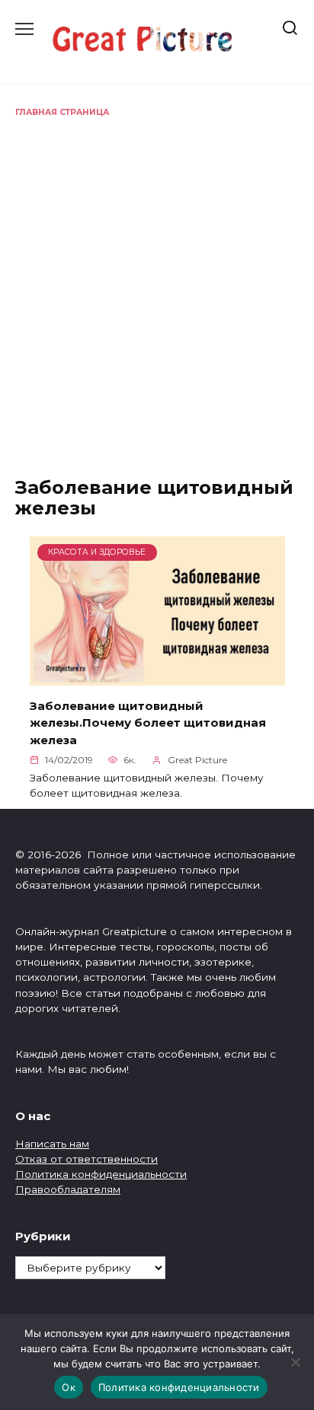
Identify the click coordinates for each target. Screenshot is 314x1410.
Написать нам (52, 1144)
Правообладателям (67, 1189)
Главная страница (62, 112)
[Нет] (295, 1362)
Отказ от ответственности (86, 1159)
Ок (68, 1387)
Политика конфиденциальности (101, 1174)
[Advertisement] (157, 283)
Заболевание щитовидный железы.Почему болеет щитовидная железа (148, 722)
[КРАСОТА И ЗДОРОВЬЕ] (157, 677)
